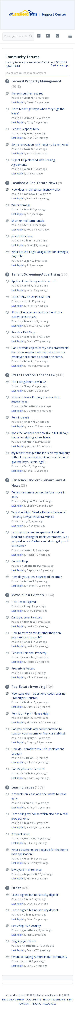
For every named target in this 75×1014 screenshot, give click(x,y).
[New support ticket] (39, 36)
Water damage (21, 205)
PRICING (36, 1003)
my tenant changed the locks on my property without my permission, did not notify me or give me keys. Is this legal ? (40, 457)
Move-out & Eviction (32, 595)
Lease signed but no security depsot (34, 895)
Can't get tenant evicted (26, 617)
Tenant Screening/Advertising (39, 274)
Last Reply (17, 102)
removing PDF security (26, 925)
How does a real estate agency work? (35, 189)
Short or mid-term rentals (27, 220)
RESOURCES (49, 1003)
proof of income (22, 236)
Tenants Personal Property (28, 653)
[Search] (31, 36)
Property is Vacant (23, 668)
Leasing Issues (27, 787)
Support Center (53, 14)
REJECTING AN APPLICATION (30, 297)
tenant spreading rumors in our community (39, 957)
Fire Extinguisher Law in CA (28, 382)
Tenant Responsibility (25, 129)
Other (20, 888)
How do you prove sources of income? (36, 577)
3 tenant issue (20, 834)
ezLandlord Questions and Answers (25, 73)
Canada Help (19, 561)
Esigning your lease (23, 941)
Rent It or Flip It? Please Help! (30, 713)
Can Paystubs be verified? (27, 769)
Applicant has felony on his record (33, 281)
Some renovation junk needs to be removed (40, 144)
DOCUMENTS (33, 999)
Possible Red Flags (23, 332)
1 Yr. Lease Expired (23, 602)
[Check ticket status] (48, 36)
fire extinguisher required (27, 93)
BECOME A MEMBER (13, 999)
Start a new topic (60, 65)
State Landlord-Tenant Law (37, 375)
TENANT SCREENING (54, 999)
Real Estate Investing (32, 686)
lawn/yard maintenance (26, 869)
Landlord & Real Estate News (36, 183)
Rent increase (20, 417)
